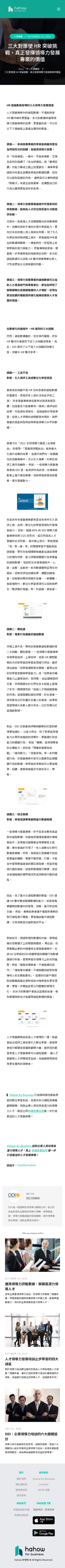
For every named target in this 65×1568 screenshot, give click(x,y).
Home (21, 69)
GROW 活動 (44, 1489)
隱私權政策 (21, 1484)
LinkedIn (43, 1484)
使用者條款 (21, 1489)
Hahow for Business (21, 1095)
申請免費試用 (36, 1111)
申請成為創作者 (21, 1509)
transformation (26, 1165)
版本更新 (21, 1495)
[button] (58, 9)
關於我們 (21, 1478)
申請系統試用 (21, 1515)
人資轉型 (18, 36)
